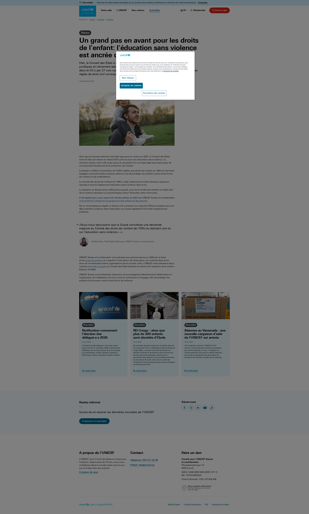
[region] (155, 75)
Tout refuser (128, 78)
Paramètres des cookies (154, 93)
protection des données (171, 71)
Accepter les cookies (131, 86)
